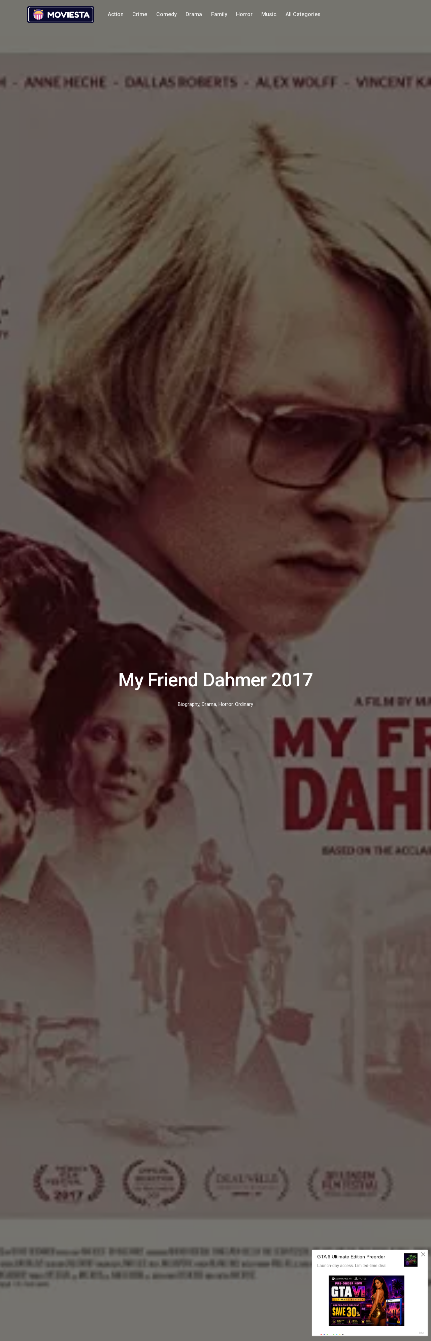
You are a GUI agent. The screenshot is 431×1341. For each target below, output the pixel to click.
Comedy (166, 14)
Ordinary (244, 704)
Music (268, 14)
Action (116, 14)
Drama (194, 14)
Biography (188, 704)
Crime (139, 14)
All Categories (303, 14)
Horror (244, 14)
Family (219, 14)
